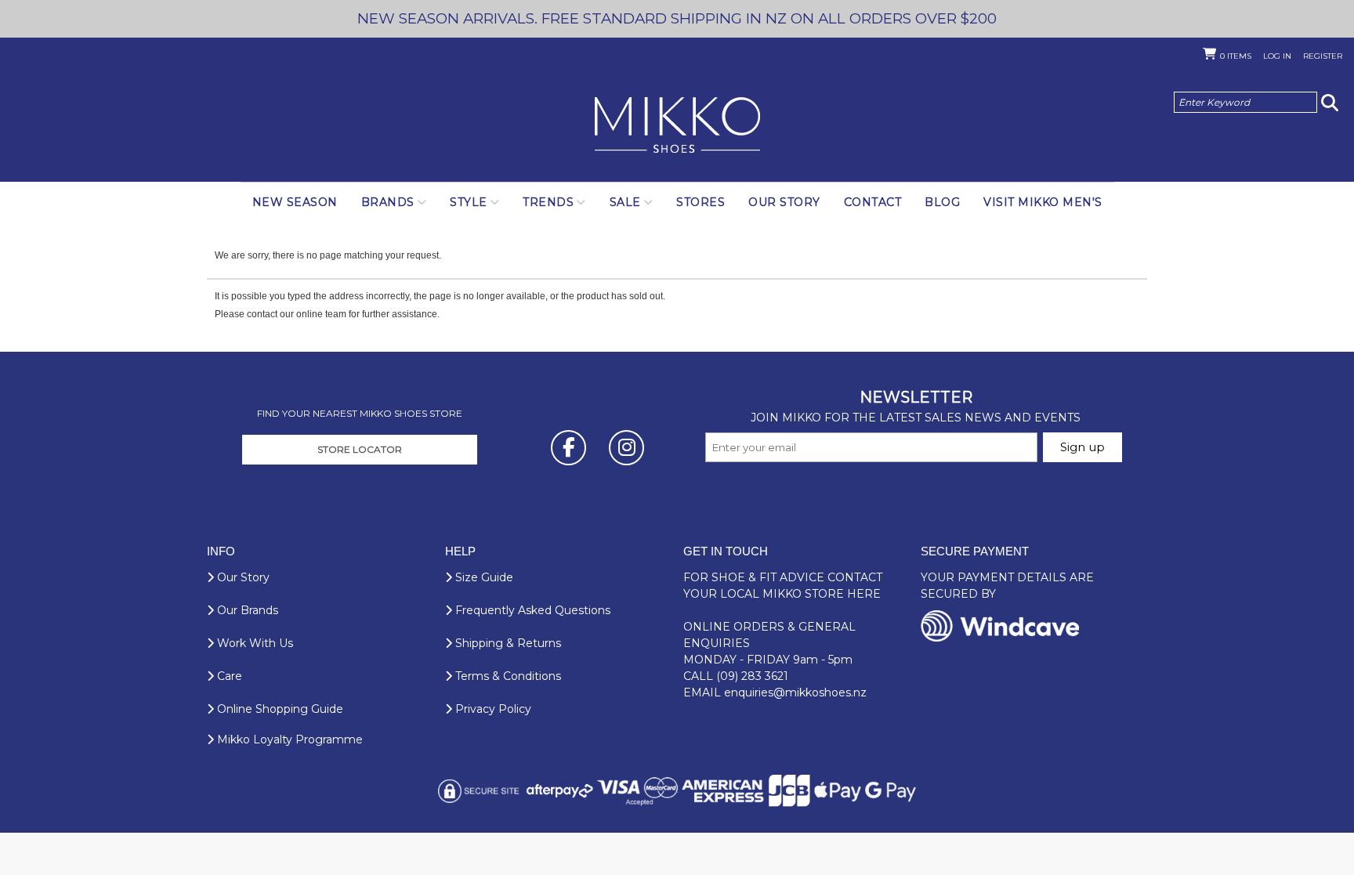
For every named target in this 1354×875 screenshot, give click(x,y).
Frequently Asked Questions (531, 610)
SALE (625, 202)
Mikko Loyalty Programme (288, 739)
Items (1235, 56)
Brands (388, 202)
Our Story (784, 202)
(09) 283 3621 (752, 676)
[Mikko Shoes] (677, 126)
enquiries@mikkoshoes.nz (795, 692)
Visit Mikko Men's (1042, 202)
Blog (942, 202)
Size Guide (482, 577)
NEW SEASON (295, 202)
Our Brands (246, 610)
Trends (548, 202)
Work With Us (253, 643)
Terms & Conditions (506, 676)
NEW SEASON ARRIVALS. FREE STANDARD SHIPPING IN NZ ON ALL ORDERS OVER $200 (677, 18)
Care (228, 676)
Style (468, 202)
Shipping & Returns (506, 643)
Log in (1277, 56)
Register (1322, 56)
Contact (873, 202)
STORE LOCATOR (359, 449)
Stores (700, 202)
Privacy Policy (491, 709)
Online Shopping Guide (278, 709)
